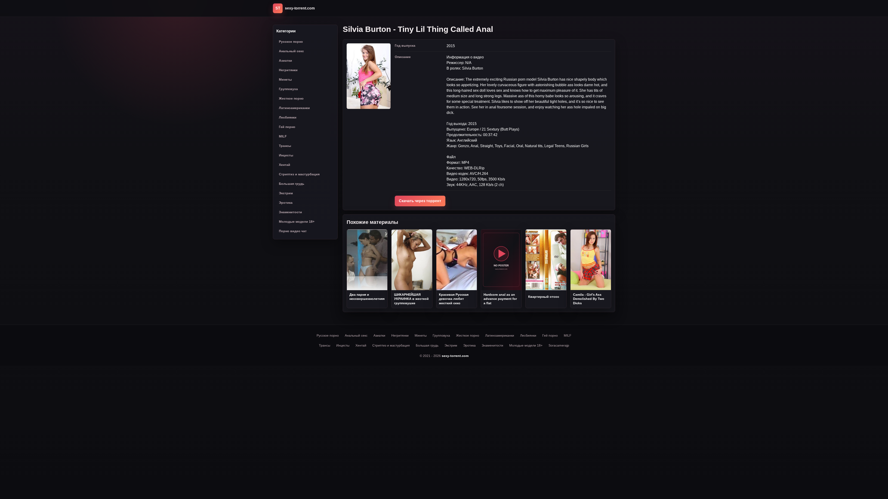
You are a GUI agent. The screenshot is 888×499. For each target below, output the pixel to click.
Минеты (285, 79)
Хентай (284, 165)
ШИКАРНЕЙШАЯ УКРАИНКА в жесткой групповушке (411, 299)
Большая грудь (291, 184)
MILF (283, 136)
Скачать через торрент (420, 201)
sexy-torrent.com (455, 356)
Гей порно (287, 127)
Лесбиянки (287, 117)
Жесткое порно (291, 98)
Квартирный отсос (543, 296)
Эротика (286, 202)
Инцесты (286, 155)
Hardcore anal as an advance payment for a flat (500, 299)
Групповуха (288, 89)
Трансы (285, 146)
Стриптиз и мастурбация (299, 174)
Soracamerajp (559, 345)
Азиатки (285, 60)
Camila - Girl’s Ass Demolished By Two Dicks (588, 299)
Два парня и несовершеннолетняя (367, 297)
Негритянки (288, 70)
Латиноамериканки (294, 108)
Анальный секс (291, 51)
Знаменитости (290, 212)
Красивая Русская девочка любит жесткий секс (454, 299)
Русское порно (291, 41)
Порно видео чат (293, 231)
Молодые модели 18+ (296, 221)
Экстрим (286, 193)
